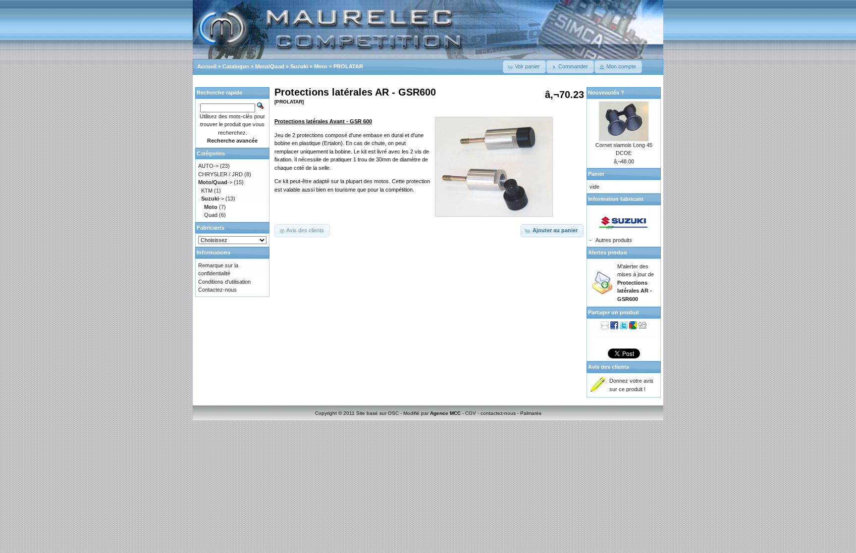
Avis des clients (608, 367)
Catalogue (235, 66)
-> (215, 182)
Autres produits (613, 240)
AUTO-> (208, 166)
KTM (207, 191)
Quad (210, 215)
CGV (470, 413)
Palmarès (530, 413)
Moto (320, 66)
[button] (524, 66)
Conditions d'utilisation (224, 282)
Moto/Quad (269, 66)
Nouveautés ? (606, 93)
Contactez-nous (217, 290)
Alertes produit (607, 252)
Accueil (206, 66)
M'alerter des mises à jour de (635, 282)
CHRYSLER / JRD (220, 174)
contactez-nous (498, 413)
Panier (596, 174)
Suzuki (299, 66)
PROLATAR (348, 66)
